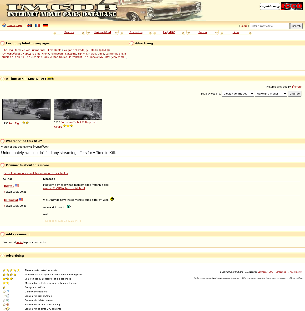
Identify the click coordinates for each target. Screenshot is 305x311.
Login (244, 26)
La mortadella (114, 53)
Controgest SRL (265, 272)
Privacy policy (295, 272)
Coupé (58, 126)
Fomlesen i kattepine (63, 53)
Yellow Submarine (33, 50)
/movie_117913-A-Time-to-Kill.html (64, 188)
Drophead (91, 122)
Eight (18, 123)
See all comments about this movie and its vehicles (36, 173)
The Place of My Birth (96, 57)
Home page (14, 25)
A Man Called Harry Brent (66, 57)
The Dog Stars (11, 50)
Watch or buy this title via (17, 146)
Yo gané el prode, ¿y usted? (80, 50)
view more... (119, 57)
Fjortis (92, 53)
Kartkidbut (11, 200)
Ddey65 (9, 186)
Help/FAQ (169, 32)
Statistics (135, 32)
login (19, 242)
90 (82, 122)
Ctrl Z (100, 53)
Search (69, 32)
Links (236, 32)
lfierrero (296, 86)
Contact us (280, 272)
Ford (11, 123)
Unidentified (102, 32)
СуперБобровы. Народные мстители (25, 53)
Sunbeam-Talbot (71, 122)
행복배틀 (104, 50)
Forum (202, 32)
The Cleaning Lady (37, 57)
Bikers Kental (54, 50)
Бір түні (82, 53)
